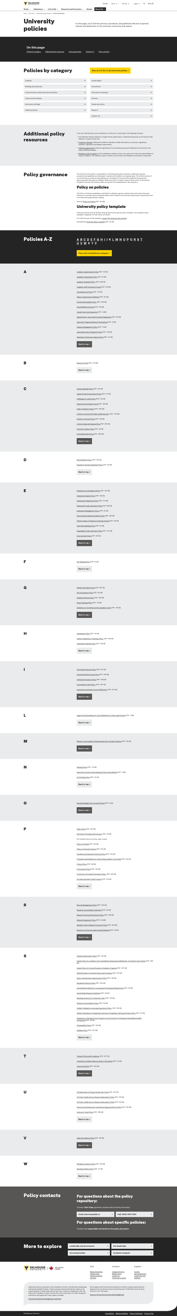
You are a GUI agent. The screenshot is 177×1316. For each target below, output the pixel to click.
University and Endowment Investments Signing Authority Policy (99, 1107)
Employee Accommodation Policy (88, 491)
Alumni (89, 9)
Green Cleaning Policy (84, 603)
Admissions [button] (38, 9)
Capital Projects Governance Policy (89, 394)
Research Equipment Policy (86, 920)
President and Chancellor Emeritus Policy (91, 854)
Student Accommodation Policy (88, 1003)
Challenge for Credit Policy (86, 399)
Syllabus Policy (82, 1030)
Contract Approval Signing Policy (88, 424)
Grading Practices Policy (85, 598)
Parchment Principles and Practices (89, 834)
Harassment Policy (83, 633)
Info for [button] (124, 4)
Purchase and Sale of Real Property (89, 879)
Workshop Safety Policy (85, 1169)
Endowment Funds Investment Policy (89, 506)
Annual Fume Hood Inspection (87, 312)
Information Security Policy (86, 669)
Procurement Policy (84, 869)
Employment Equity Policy (86, 496)
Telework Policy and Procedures (88, 1056)
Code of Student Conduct (85, 409)
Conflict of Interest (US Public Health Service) (93, 414)
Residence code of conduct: (88, 154)
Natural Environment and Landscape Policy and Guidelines (97, 772)
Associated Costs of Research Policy (89, 332)
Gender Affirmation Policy (86, 588)
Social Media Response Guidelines (88, 993)
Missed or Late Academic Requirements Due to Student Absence (99, 741)
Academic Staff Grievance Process (89, 287)
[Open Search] (144, 3)
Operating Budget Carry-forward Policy (91, 803)
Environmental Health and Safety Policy (91, 516)
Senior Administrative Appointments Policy (92, 978)
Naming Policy (82, 767)
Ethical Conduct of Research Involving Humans (93, 521)
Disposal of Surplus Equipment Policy (90, 465)
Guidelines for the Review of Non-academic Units (94, 608)
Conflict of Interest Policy (86, 419)
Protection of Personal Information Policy (91, 874)
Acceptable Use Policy (84, 292)
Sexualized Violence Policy (86, 983)
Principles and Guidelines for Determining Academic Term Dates (99, 859)
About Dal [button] (99, 9)
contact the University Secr (114, 218)
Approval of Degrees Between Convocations (92, 322)
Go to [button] (113, 4)
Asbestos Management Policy (87, 327)
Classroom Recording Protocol (87, 404)
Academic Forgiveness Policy (87, 277)
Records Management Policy (87, 905)
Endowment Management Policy (88, 511)
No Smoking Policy (83, 777)
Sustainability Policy (84, 1025)
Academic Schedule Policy (86, 282)
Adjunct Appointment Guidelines (88, 297)
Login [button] (136, 4)
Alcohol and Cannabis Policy (87, 302)
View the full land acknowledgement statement (44, 1299)
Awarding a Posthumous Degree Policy (90, 337)
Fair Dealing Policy (83, 562)
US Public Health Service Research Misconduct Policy (95, 1097)
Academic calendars (86, 142)
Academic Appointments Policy (87, 272)
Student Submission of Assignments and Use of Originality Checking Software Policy (106, 1013)
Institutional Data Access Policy (88, 674)
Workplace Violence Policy (86, 1164)
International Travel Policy (86, 684)
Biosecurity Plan (82, 363)
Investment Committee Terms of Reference (92, 690)
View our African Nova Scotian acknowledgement (107, 1295)
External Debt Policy (84, 536)
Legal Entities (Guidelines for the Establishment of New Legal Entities (101, 715)
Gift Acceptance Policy (85, 593)
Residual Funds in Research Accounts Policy (92, 925)
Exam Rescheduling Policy (86, 526)
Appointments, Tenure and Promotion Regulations (94, 317)
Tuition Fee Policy (83, 1066)
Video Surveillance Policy (85, 1138)
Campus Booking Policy (85, 389)
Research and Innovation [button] (71, 9)
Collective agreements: (87, 148)
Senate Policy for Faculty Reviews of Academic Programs (97, 968)
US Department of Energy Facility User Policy (93, 1092)
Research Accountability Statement (89, 910)
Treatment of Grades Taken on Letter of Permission (95, 1061)
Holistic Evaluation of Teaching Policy (90, 639)
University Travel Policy (85, 1112)
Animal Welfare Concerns (85, 307)
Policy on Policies (89, 201)
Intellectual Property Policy (86, 679)
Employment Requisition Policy (87, 501)
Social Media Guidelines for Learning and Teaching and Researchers (100, 988)
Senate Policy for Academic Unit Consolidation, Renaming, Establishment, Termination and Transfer (111, 961)
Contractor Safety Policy (85, 429)
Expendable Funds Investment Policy (89, 531)
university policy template (95, 222)
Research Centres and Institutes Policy (90, 915)
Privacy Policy (82, 864)
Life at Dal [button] (52, 9)
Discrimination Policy (84, 460)
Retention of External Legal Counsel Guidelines (93, 930)
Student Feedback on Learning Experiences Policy (94, 1008)
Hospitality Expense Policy (86, 644)
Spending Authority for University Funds (91, 998)
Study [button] (26, 9)
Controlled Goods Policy (85, 434)
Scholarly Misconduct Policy (87, 956)
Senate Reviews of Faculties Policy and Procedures (94, 973)
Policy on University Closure (86, 849)
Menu (150, 3)
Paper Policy (81, 829)
